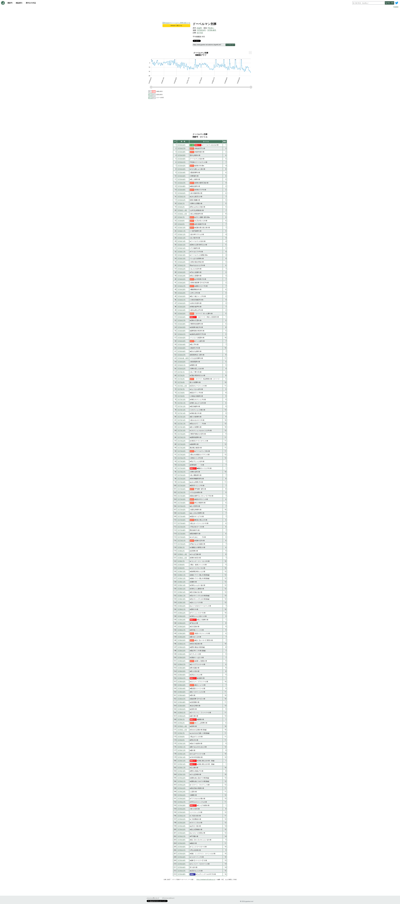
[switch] (152, 91)
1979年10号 (181, 743)
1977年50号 (181, 537)
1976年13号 (181, 238)
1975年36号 (201, 30)
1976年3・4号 (182, 210)
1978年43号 (181, 685)
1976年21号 (181, 265)
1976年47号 (181, 355)
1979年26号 (181, 798)
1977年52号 (181, 544)
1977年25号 (181, 451)
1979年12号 (181, 750)
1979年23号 (181, 788)
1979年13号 (181, 754)
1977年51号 (181, 540)
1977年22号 (181, 441)
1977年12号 (181, 406)
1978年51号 (181, 712)
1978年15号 (181, 589)
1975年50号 (181, 193)
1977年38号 (181, 496)
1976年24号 (181, 276)
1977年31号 (181, 472)
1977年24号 (181, 448)
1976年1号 (181, 203)
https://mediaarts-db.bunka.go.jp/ (206, 879)
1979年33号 (181, 822)
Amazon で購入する (176, 25)
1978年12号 (181, 578)
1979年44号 (181, 860)
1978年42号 (181, 681)
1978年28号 (181, 633)
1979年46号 (181, 867)
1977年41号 (181, 506)
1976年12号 (181, 234)
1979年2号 (181, 723)
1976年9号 (181, 224)
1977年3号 (181, 379)
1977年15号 (181, 417)
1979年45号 (181, 864)
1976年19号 (181, 258)
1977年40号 (181, 503)
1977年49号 (181, 533)
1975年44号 (181, 172)
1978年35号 (181, 657)
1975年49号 (181, 190)
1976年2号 (181, 207)
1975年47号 (181, 183)
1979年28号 (181, 805)
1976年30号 (181, 296)
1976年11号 (181, 231)
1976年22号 (181, 269)
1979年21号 (181, 781)
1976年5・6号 (182, 214)
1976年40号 (181, 331)
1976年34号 (181, 310)
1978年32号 (181, 647)
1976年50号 (181, 362)
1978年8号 (181, 564)
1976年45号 (181, 348)
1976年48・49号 (183, 358)
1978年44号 (181, 688)
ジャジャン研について (153, 898)
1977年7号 (181, 389)
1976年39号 (181, 327)
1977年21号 (181, 437)
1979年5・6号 (182, 730)
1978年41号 (181, 678)
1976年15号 (181, 245)
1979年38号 (181, 840)
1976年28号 (181, 289)
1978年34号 (181, 654)
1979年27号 (181, 802)
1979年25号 (181, 795)
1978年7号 (181, 561)
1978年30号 (181, 640)
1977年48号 (181, 530)
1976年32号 (181, 303)
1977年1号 (181, 372)
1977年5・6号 (182, 386)
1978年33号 (181, 650)
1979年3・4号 (182, 726)
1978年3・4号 (182, 554)
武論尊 (199, 28)
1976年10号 (181, 227)
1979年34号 (181, 826)
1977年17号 (181, 423)
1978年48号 (181, 702)
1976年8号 (181, 220)
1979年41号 (181, 850)
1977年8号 (181, 392)
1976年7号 (181, 217)
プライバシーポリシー (168, 898)
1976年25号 (181, 279)
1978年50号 (181, 709)
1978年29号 (181, 637)
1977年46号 (181, 523)
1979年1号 (181, 719)
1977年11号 (181, 403)
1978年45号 (181, 692)
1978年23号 (181, 616)
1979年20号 (181, 778)
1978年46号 (181, 695)
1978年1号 (181, 547)
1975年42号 (181, 165)
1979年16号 (181, 764)
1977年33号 (181, 478)
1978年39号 (181, 671)
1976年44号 (181, 344)
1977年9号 (181, 396)
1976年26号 (181, 282)
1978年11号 (181, 575)
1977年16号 (181, 420)
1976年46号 (181, 351)
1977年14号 (181, 413)
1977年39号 (181, 499)
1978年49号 (181, 705)
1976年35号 (181, 313)
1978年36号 (181, 661)
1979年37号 (181, 836)
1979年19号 (181, 774)
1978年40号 (181, 675)
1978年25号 (181, 623)
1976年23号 (181, 272)
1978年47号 (181, 699)
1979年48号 (211, 30)
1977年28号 (181, 461)
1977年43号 (181, 513)
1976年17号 (181, 251)
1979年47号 (181, 871)
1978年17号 (181, 595)
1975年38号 (181, 152)
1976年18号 (181, 255)
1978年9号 (181, 568)
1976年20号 (181, 262)
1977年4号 (181, 382)
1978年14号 (181, 585)
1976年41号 (181, 334)
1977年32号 (181, 475)
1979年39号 (181, 843)
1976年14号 (181, 241)
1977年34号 (181, 482)
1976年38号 (181, 324)
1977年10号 (181, 399)
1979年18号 (181, 771)
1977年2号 (181, 375)
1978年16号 (181, 592)
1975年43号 (181, 169)
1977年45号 (181, 520)
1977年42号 (181, 509)
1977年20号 (181, 434)
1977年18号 (181, 427)
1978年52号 (181, 716)
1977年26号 (181, 454)
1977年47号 (181, 527)
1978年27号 (181, 630)
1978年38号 (181, 668)
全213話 (200, 33)
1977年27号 (181, 458)
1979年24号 (181, 791)
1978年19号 (181, 602)
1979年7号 (181, 733)
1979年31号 (181, 816)
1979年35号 (181, 829)
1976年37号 (181, 320)
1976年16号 (181, 248)
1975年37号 (181, 148)
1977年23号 (181, 444)
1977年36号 (181, 489)
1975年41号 (181, 162)
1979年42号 (181, 853)
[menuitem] (250, 52)
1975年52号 (181, 200)
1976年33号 (181, 306)
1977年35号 (181, 485)
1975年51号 (181, 196)
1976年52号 (181, 368)
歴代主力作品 (31, 3)
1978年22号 (181, 613)
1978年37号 (181, 664)
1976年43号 (181, 341)
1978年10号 (181, 571)
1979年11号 (181, 747)
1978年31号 (181, 644)
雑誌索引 (19, 3)
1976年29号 (181, 293)
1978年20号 (181, 606)
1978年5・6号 (182, 558)
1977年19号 (181, 430)
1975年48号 (181, 186)
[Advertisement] (200, 14)
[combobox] (368, 3)
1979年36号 (181, 833)
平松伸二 (211, 28)
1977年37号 (181, 492)
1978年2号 (181, 551)
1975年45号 (181, 176)
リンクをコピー (230, 44)
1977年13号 (181, 410)
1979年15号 (181, 761)
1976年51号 (181, 365)
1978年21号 (181, 609)
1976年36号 (181, 317)
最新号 (10, 3)
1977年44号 (181, 516)
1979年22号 (181, 785)
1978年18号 (181, 599)
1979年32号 (181, 819)
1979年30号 (181, 812)
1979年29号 (181, 809)
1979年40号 (181, 847)
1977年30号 (181, 468)
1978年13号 (181, 582)
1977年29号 (181, 465)
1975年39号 (181, 155)
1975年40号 (181, 159)
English (396, 7)
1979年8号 (181, 736)
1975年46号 (181, 179)
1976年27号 (181, 286)
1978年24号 (181, 619)
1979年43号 (181, 857)
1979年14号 (181, 757)
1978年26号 (181, 626)
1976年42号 (181, 337)
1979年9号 (181, 740)
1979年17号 (181, 767)
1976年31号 (181, 300)
